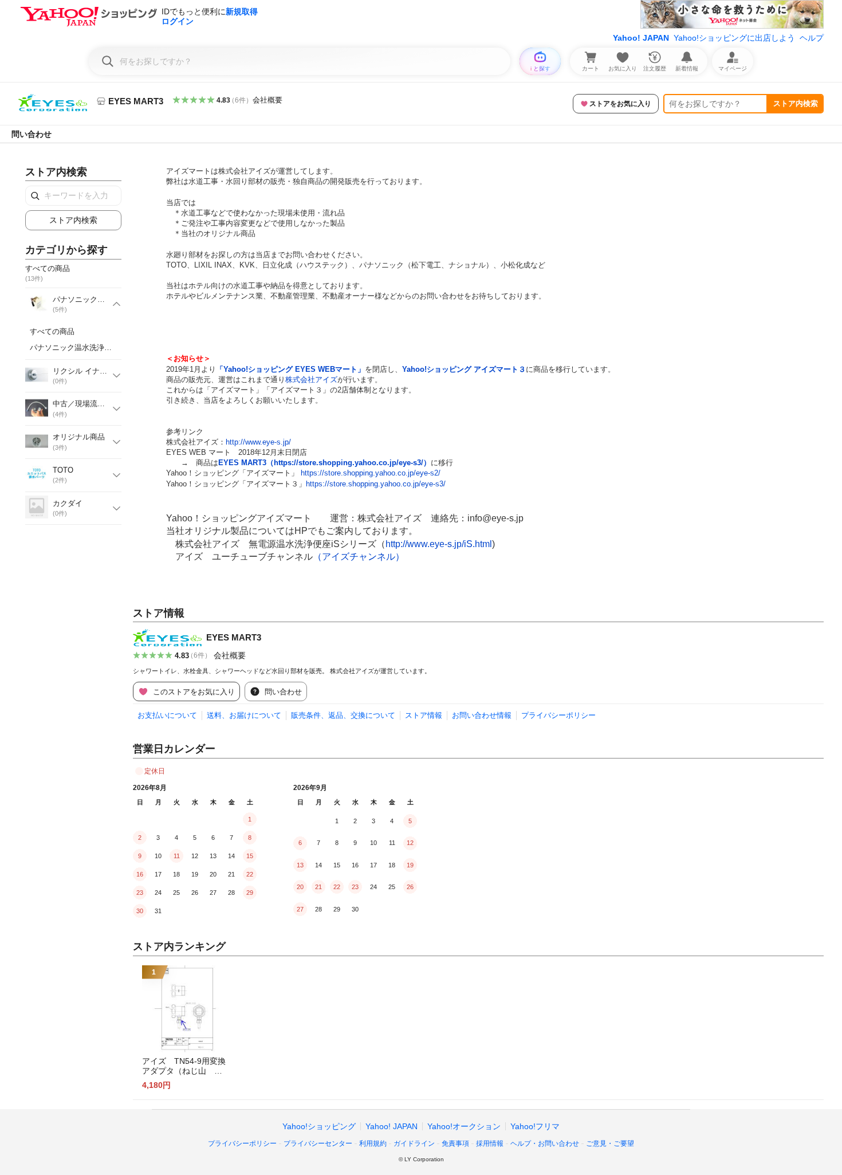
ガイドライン (414, 1143)
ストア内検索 (795, 103)
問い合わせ (31, 134)
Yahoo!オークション (464, 1126)
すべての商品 (52, 331)
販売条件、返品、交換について (343, 715)
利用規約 (373, 1143)
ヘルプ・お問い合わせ (544, 1143)
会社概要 (267, 100)
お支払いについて (167, 715)
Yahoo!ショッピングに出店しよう (734, 37)
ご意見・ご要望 (610, 1143)
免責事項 (455, 1143)
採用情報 (489, 1143)
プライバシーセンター (318, 1143)
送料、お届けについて (244, 715)
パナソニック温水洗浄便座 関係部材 (93, 347)
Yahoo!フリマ (535, 1126)
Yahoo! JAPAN (641, 37)
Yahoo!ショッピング (319, 1126)
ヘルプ (812, 37)
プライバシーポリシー (558, 715)
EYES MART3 (233, 637)
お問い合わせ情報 (482, 715)
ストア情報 (423, 715)
